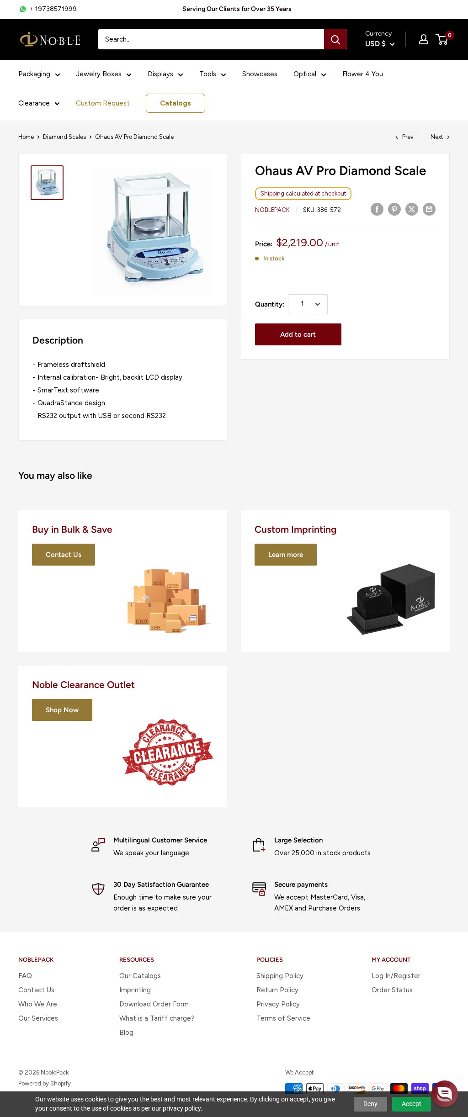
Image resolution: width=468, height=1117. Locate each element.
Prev (408, 136)
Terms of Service (283, 1018)
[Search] (335, 39)
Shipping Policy (279, 976)
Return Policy (277, 990)
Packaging (34, 74)
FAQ (25, 976)
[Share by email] (429, 209)
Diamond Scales (64, 136)
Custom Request (103, 103)
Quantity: (269, 304)
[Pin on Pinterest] (394, 209)
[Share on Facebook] (377, 209)
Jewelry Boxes (99, 74)
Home (26, 136)
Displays (160, 74)
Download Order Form (154, 1004)
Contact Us (36, 990)
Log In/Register (396, 976)
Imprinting (135, 990)
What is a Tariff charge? (157, 1018)
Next (437, 136)
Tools (207, 74)
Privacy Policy (278, 1004)
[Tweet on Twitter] (411, 209)
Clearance (34, 103)
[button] (444, 1093)
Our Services (38, 1018)
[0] (442, 39)
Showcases (259, 74)
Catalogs (175, 103)
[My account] (423, 39)
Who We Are (37, 1004)
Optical (304, 74)
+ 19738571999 (53, 9)
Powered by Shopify (44, 1083)
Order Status (392, 990)
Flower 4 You (362, 74)
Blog (126, 1032)
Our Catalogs (140, 976)
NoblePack (272, 209)
